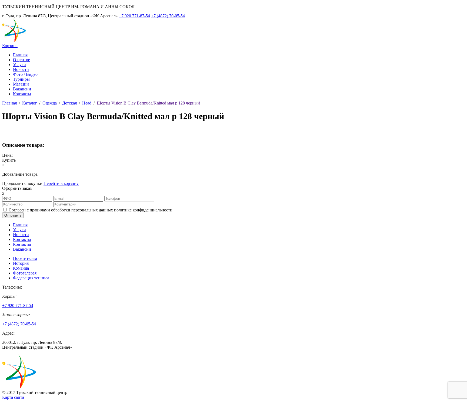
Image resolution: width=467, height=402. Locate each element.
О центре (21, 59)
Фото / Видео (25, 74)
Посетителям (25, 258)
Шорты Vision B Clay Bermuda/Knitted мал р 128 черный (148, 103)
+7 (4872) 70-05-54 (168, 16)
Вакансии (22, 89)
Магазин (21, 84)
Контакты (22, 93)
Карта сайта (13, 397)
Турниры (21, 79)
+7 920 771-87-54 (134, 16)
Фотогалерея (24, 273)
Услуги (19, 64)
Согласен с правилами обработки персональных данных (90, 210)
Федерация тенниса (31, 278)
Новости (21, 69)
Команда (21, 268)
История (21, 263)
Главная (20, 55)
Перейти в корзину (61, 183)
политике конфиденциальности (143, 210)
